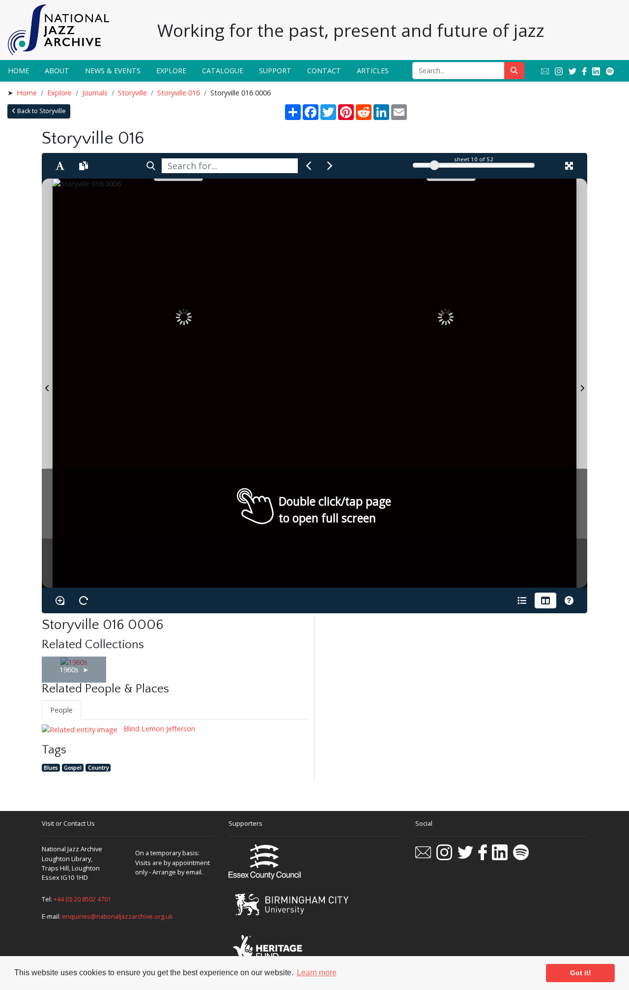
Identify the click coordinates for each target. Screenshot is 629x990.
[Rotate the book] (83, 600)
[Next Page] (581, 383)
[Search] (151, 166)
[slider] (434, 165)
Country (98, 767)
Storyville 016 (178, 92)
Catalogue (222, 70)
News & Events (113, 70)
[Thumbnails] (545, 600)
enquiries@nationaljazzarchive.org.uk (117, 916)
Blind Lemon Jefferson (158, 728)
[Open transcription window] (83, 166)
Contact (324, 70)
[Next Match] (330, 166)
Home (18, 70)
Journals (95, 92)
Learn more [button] (317, 972)
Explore (171, 70)
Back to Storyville (41, 111)
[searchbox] (229, 166)
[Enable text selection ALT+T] (60, 166)
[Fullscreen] (569, 166)
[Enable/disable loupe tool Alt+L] (60, 600)
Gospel (73, 767)
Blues (50, 767)
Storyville (132, 92)
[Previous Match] (308, 166)
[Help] (569, 600)
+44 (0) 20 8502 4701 (82, 899)
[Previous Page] (47, 383)
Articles (373, 70)
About (57, 70)
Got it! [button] (580, 973)
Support (275, 70)
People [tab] (61, 710)
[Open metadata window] (522, 600)
